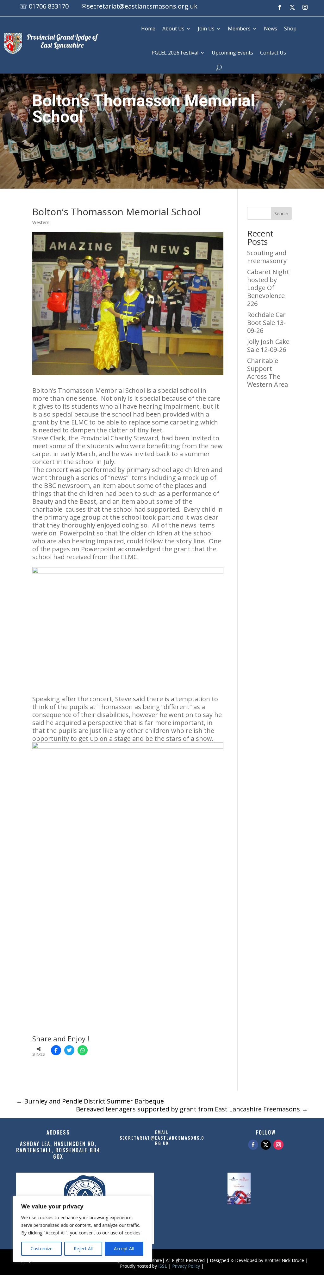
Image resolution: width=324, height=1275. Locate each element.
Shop (290, 28)
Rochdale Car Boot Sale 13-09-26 (266, 322)
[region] (82, 1229)
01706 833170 (49, 6)
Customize (42, 1249)
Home (148, 28)
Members (239, 28)
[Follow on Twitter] (266, 1145)
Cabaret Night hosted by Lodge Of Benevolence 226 (268, 288)
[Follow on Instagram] (305, 7)
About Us (173, 28)
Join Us (206, 28)
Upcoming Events (232, 52)
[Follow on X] (292, 7)
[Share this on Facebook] (56, 1050)
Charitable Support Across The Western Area (267, 372)
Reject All (83, 1249)
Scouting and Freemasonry (267, 257)
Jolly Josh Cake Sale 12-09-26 (268, 345)
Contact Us (273, 52)
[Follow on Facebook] (280, 7)
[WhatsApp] (83, 1050)
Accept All (124, 1249)
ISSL (162, 1266)
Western (40, 222)
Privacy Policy (186, 1266)
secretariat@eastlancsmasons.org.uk (142, 6)
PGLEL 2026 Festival (175, 52)
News (270, 28)
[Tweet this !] (69, 1050)
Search (281, 213)
